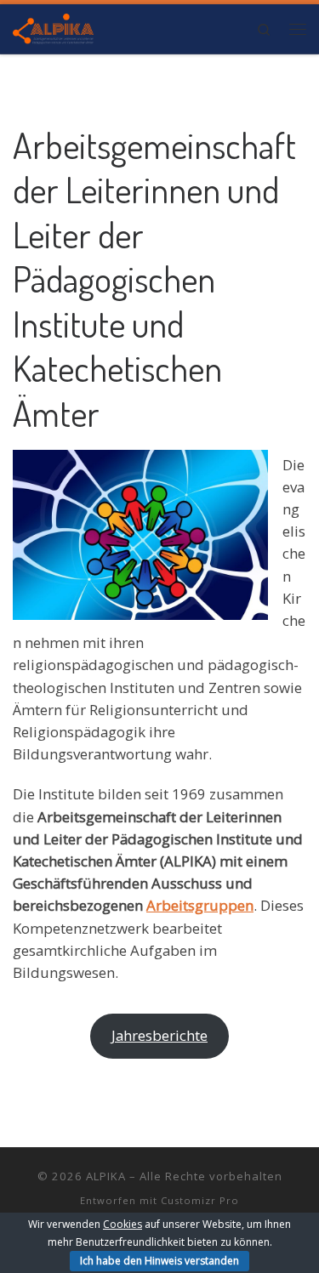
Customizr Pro (200, 1200)
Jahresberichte (159, 1035)
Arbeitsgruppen (199, 905)
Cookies (122, 1224)
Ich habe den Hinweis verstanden (159, 1260)
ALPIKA (106, 1176)
